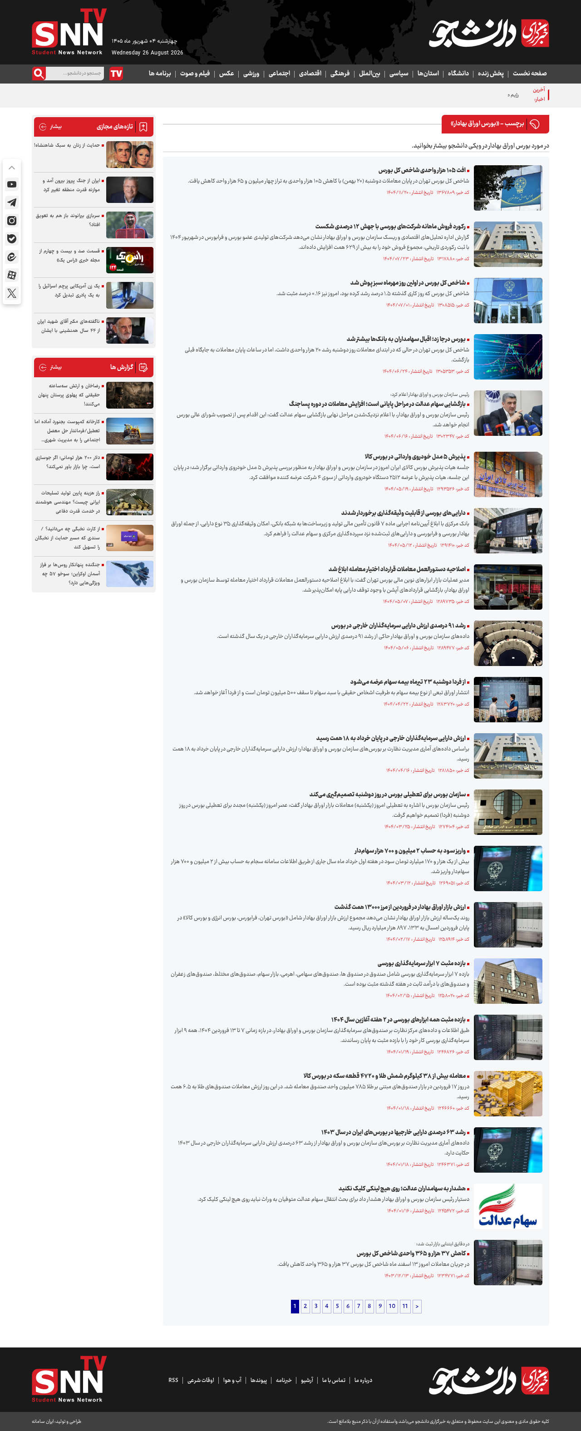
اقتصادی (310, 74)
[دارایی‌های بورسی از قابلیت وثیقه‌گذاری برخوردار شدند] (505, 530)
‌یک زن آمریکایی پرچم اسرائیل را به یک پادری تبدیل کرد (69, 291)
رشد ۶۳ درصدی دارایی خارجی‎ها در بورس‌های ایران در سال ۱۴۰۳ (393, 1132)
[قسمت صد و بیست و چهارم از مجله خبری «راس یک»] (129, 260)
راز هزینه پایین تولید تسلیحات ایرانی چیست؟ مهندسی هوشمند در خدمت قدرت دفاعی (67, 502)
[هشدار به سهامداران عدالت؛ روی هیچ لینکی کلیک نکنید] (505, 1206)
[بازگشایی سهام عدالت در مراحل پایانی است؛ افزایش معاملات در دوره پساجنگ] (505, 413)
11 (405, 1307)
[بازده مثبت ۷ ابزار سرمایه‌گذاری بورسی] (505, 981)
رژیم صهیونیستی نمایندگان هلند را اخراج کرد (475, 95)
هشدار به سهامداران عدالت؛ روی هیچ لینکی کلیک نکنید (402, 1189)
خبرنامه (284, 1381)
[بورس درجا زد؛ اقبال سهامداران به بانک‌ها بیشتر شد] (505, 357)
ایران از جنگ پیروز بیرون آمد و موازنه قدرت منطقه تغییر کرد (71, 185)
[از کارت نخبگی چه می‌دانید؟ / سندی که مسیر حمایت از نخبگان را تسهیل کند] (129, 538)
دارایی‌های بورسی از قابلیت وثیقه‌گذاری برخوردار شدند (403, 513)
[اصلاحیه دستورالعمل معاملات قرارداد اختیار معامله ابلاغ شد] (505, 587)
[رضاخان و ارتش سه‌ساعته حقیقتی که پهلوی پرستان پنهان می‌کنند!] (129, 395)
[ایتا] (12, 257)
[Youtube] (12, 184)
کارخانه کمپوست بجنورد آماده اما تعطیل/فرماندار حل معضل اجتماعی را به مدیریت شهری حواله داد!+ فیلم (67, 431)
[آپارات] (12, 275)
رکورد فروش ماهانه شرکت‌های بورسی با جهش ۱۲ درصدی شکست (390, 227)
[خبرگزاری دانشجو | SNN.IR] (488, 33)
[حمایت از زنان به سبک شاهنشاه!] (129, 154)
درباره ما (363, 1381)
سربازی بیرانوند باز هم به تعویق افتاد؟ (68, 220)
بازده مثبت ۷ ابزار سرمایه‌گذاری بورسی (422, 963)
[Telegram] (12, 202)
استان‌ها (428, 74)
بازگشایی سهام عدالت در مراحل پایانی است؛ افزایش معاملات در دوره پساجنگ (377, 404)
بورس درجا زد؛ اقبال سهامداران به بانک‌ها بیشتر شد (406, 339)
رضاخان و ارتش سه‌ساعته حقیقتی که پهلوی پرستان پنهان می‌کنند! (69, 395)
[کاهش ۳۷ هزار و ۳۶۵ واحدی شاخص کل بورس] (505, 1262)
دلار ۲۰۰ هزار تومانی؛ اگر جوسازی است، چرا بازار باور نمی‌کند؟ (67, 462)
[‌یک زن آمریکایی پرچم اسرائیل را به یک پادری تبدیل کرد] (129, 295)
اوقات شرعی (200, 1381)
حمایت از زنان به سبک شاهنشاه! (67, 145)
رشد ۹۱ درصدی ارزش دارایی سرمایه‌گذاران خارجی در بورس (398, 626)
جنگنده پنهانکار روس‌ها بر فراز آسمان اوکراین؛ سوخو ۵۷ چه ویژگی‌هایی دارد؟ (70, 574)
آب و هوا (232, 1381)
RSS (173, 1381)
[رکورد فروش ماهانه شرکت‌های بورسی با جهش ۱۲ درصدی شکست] (505, 244)
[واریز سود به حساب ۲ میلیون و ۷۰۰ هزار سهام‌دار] (505, 868)
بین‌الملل (369, 74)
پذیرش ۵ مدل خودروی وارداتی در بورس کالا (415, 457)
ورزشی (251, 74)
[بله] (12, 239)
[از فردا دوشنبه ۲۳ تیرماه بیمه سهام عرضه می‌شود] (505, 699)
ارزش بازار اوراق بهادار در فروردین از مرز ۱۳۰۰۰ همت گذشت (400, 907)
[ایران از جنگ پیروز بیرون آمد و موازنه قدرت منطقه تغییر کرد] (129, 190)
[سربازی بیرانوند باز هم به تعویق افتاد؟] (129, 225)
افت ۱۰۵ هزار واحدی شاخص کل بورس (422, 170)
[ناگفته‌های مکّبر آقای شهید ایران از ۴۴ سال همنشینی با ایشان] (129, 330)
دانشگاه (458, 74)
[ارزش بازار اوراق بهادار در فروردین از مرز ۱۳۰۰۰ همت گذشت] (505, 924)
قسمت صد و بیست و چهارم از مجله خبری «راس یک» (69, 256)
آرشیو (307, 1381)
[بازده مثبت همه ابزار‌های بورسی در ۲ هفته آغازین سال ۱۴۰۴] (505, 1037)
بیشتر (50, 127)
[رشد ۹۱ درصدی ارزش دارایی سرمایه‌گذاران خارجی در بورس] (505, 643)
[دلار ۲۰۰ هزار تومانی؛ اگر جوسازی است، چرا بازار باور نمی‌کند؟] (129, 467)
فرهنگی (340, 74)
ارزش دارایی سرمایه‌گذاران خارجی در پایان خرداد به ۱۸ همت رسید (391, 738)
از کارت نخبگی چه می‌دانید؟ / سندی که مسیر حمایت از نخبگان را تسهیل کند (67, 538)
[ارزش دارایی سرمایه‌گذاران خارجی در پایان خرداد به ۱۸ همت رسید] (505, 756)
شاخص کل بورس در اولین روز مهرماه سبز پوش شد (408, 283)
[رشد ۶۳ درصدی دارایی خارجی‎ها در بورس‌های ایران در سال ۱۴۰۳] (505, 1150)
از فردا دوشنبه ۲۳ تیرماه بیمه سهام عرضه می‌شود (408, 682)
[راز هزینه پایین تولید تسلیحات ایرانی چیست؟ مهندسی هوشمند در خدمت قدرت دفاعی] (129, 502)
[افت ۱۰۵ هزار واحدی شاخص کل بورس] (505, 188)
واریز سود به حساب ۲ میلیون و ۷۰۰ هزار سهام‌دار (410, 851)
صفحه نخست (530, 74)
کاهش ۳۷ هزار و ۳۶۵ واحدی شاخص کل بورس (411, 1253)
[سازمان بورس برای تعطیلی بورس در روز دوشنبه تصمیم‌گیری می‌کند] (505, 812)
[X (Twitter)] (12, 293)
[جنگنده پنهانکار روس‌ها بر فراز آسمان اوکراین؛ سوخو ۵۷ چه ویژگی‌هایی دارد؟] (129, 574)
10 (392, 1307)
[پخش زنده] (116, 73)
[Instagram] (12, 221)
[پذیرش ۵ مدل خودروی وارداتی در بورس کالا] (505, 474)
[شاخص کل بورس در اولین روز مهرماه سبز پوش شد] (505, 300)
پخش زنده (491, 74)
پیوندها (259, 1381)
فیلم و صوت (195, 74)
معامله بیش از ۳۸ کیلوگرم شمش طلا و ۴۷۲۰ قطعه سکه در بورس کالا (385, 1076)
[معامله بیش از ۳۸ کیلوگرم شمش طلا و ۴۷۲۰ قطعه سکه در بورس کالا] (505, 1093)
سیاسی (399, 74)
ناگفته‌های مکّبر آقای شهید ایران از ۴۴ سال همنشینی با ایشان (68, 326)
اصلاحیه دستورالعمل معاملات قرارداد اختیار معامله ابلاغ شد (397, 569)
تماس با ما (333, 1381)
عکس (226, 74)
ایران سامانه (43, 1421)
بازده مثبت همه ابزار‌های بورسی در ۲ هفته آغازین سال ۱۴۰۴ (398, 1020)
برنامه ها (160, 74)
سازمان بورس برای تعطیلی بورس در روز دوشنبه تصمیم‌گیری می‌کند (388, 795)
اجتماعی (279, 74)
